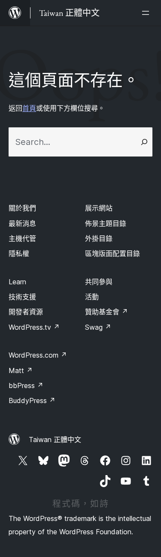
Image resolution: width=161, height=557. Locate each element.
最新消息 (22, 223)
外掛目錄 (98, 238)
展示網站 (98, 208)
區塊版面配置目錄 (112, 253)
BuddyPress (32, 400)
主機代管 (22, 238)
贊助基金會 (106, 311)
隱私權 (19, 253)
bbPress (26, 385)
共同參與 (98, 281)
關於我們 (22, 208)
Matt (21, 370)
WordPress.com (38, 355)
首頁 (29, 108)
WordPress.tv (34, 327)
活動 (92, 296)
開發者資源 (26, 311)
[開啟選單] (147, 13)
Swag (98, 327)
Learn (17, 281)
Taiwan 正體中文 (55, 439)
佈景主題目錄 (105, 223)
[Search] (144, 142)
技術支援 (22, 296)
